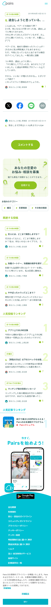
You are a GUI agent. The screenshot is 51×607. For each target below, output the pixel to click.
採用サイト (13, 558)
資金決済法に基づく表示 (19, 544)
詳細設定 (25, 594)
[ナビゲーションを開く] (45, 3)
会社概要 (12, 507)
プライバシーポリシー (18, 526)
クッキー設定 (14, 535)
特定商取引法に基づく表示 (20, 540)
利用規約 (12, 512)
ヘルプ (11, 549)
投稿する (25, 185)
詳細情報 (7, 588)
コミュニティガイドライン (20, 521)
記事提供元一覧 (15, 563)
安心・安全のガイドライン (20, 516)
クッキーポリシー (16, 530)
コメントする (25, 144)
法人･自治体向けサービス (19, 554)
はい (25, 602)
